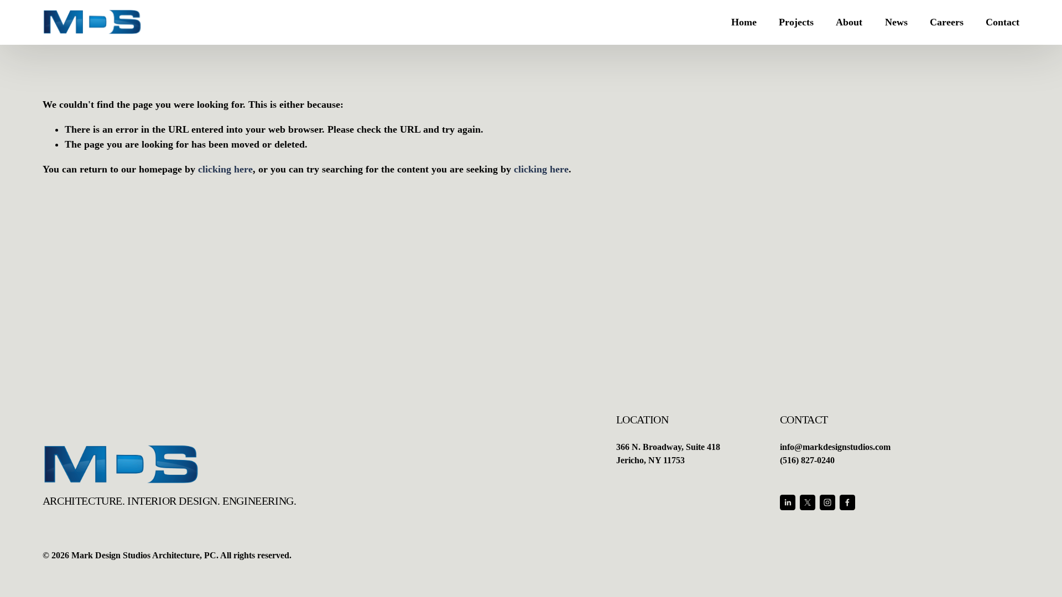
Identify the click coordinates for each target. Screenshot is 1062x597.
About (849, 22)
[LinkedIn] (787, 502)
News (896, 22)
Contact (1002, 22)
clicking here (225, 169)
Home (744, 22)
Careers (947, 22)
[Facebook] (847, 502)
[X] (807, 502)
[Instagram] (827, 502)
